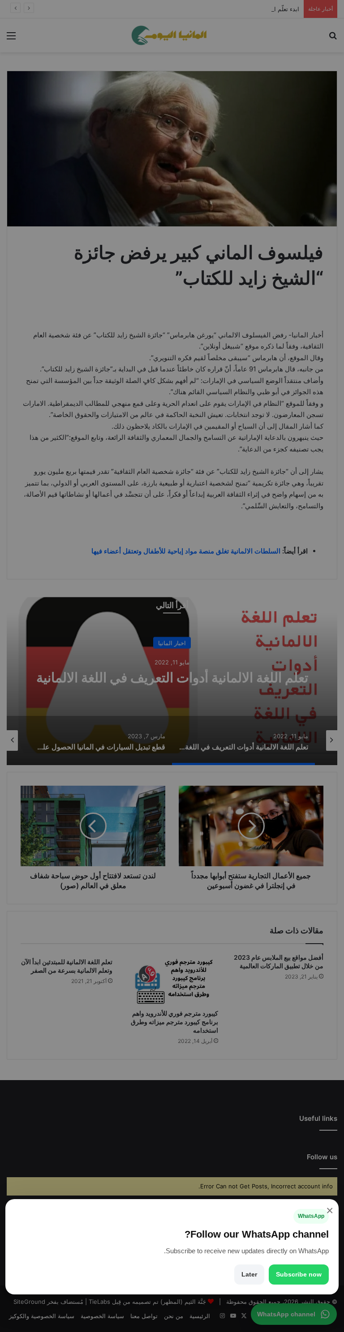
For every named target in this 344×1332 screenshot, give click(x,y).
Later (249, 1274)
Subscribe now (299, 1274)
